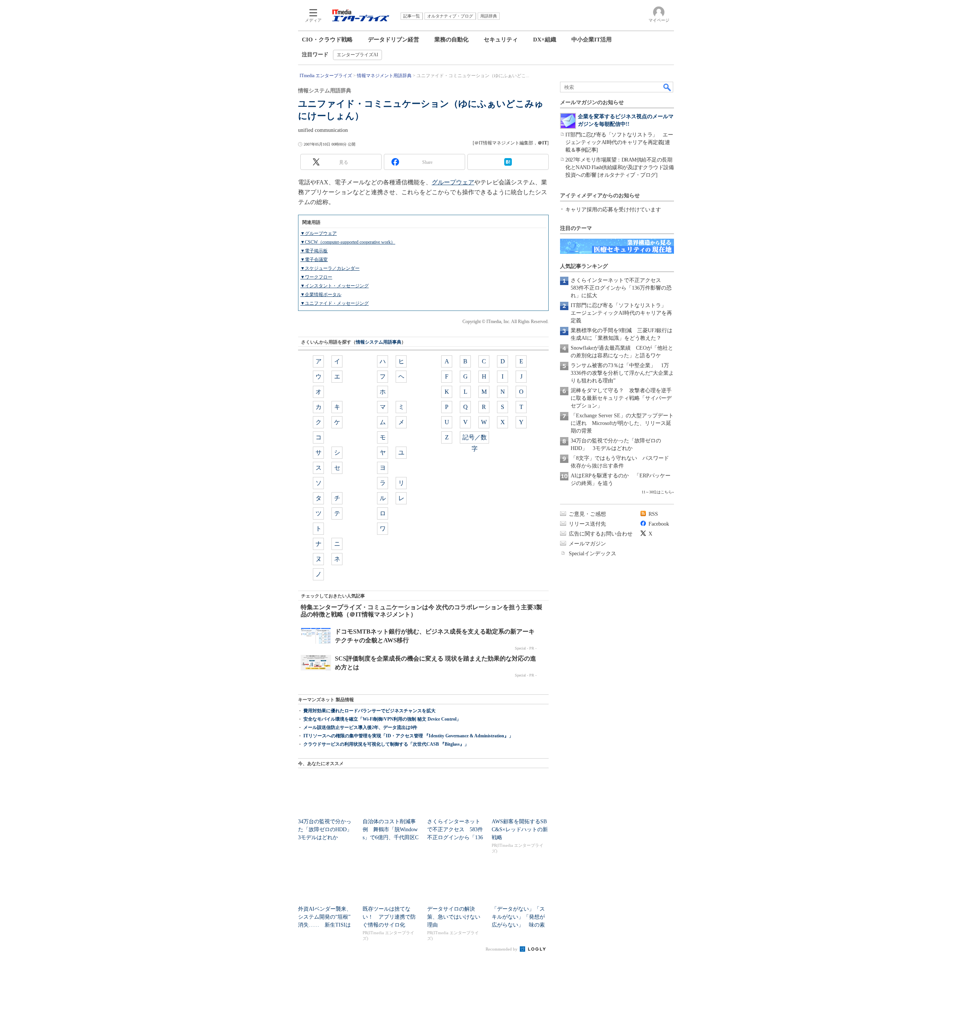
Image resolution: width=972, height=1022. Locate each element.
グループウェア (453, 182)
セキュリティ (501, 39)
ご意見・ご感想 (587, 514)
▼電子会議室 (314, 259)
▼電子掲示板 (314, 251)
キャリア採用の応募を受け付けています (613, 209)
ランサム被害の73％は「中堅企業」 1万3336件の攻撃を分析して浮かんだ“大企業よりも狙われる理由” (622, 373)
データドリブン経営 (393, 39)
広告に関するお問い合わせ (601, 534)
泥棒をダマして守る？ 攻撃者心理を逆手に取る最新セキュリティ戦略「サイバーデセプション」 (621, 398)
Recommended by (502, 949)
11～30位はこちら (657, 492)
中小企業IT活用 (591, 39)
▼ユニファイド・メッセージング (334, 303)
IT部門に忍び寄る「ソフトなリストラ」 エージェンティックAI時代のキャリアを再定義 (621, 313)
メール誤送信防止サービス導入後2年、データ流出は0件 (360, 727)
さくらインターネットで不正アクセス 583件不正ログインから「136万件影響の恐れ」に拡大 (621, 287)
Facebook (659, 524)
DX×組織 (544, 39)
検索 (667, 87)
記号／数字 (474, 439)
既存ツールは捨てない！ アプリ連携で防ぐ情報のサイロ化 (389, 917)
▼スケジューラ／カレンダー (330, 268)
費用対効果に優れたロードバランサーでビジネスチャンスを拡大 (369, 710)
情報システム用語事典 (378, 342)
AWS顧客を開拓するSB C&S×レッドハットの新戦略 (520, 829)
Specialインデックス (592, 553)
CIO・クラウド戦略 (327, 39)
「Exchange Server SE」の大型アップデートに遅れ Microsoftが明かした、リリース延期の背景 (622, 423)
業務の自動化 (451, 39)
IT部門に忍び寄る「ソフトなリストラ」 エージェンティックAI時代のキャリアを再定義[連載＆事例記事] (619, 142)
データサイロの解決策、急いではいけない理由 (453, 917)
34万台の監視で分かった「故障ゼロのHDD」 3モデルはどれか (327, 829)
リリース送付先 (587, 524)
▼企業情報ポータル (320, 294)
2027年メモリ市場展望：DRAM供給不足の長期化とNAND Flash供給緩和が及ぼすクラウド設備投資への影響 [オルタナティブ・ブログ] (619, 167)
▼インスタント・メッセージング (334, 285)
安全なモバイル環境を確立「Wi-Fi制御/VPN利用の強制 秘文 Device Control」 (382, 719)
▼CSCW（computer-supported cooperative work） (347, 242)
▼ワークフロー (316, 277)
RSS (653, 514)
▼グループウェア (318, 233)
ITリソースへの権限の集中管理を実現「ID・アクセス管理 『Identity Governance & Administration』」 (408, 735)
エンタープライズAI (357, 54)
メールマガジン (587, 544)
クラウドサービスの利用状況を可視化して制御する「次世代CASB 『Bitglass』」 (386, 744)
